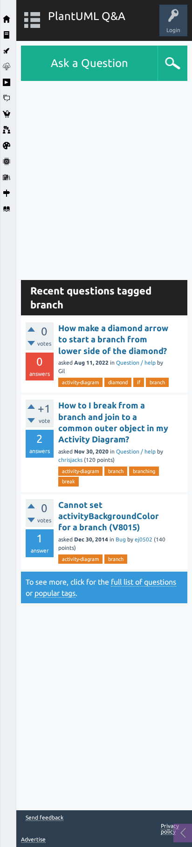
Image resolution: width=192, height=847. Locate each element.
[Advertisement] (96, 177)
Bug (121, 539)
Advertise (33, 839)
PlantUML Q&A (86, 16)
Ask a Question (89, 63)
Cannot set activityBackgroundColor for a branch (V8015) (108, 516)
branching (144, 471)
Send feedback (44, 817)
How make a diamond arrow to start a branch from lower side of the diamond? (113, 339)
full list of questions (143, 582)
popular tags (54, 593)
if (138, 382)
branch (157, 382)
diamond (118, 382)
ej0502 (143, 539)
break (68, 481)
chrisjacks (70, 460)
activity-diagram (80, 382)
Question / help (136, 363)
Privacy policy (170, 828)
